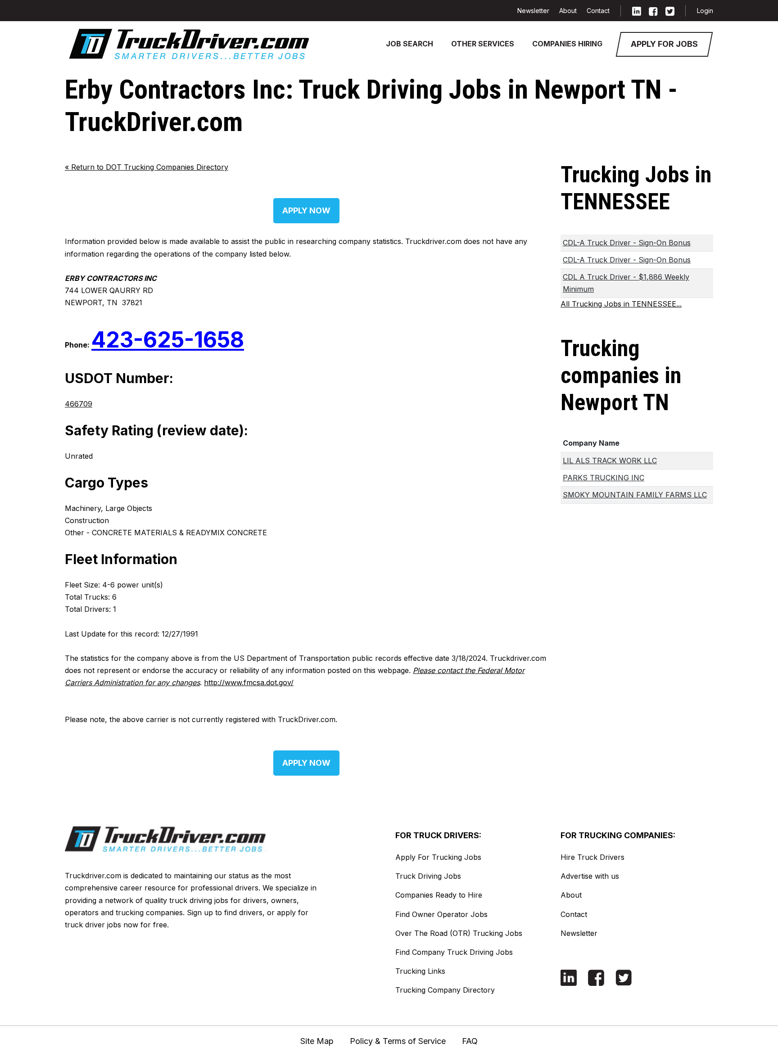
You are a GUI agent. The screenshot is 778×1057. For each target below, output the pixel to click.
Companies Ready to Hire (438, 894)
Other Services (482, 43)
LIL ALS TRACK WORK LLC (610, 460)
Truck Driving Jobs (428, 876)
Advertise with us (590, 876)
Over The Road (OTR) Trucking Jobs (458, 933)
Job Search (409, 43)
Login (705, 10)
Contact (598, 10)
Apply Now (306, 210)
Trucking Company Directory (445, 989)
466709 (78, 403)
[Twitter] (669, 10)
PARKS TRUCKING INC (603, 477)
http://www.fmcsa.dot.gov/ (249, 682)
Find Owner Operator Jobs (441, 914)
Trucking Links (420, 971)
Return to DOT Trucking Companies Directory (146, 167)
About (568, 10)
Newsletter (533, 10)
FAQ (470, 1041)
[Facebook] (653, 10)
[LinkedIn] (636, 10)
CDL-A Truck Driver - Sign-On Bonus (627, 242)
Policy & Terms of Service (398, 1041)
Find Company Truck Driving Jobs (454, 952)
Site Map (317, 1041)
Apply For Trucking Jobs (438, 857)
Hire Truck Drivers (592, 857)
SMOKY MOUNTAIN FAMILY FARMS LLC (635, 494)
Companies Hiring (567, 43)
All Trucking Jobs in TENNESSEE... (621, 303)
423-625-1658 (167, 339)
